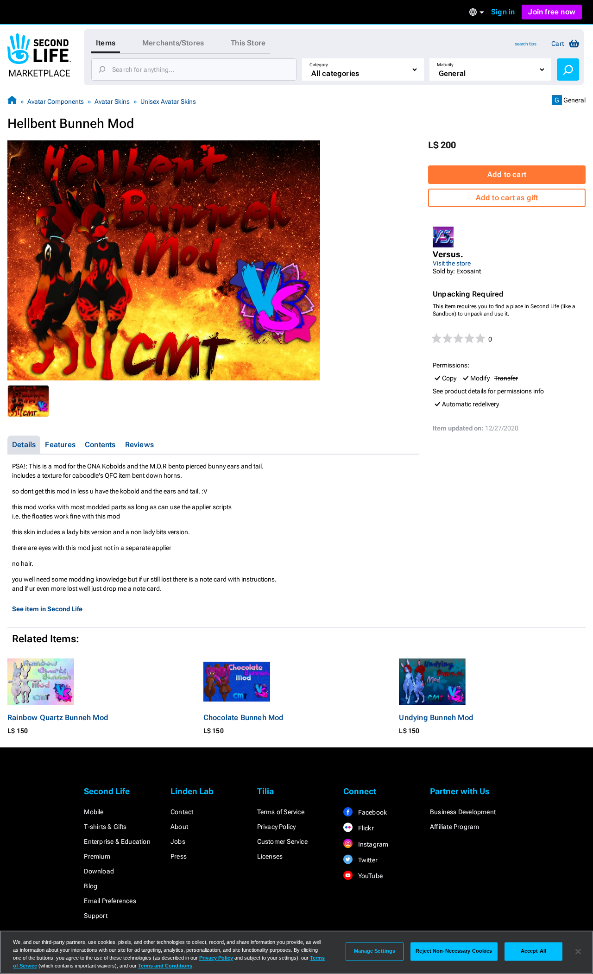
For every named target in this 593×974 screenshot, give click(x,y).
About (179, 826)
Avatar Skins (112, 101)
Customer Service (282, 841)
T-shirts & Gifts (105, 826)
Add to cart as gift (507, 197)
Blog (90, 886)
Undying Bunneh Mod (436, 717)
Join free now (551, 11)
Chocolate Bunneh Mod (243, 717)
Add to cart (506, 174)
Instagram (372, 844)
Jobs (177, 841)
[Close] (578, 951)
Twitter (367, 860)
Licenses (270, 856)
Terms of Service (280, 812)
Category (318, 64)
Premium (97, 856)
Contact (181, 812)
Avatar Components (55, 101)
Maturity (445, 64)
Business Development (463, 812)
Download (99, 871)
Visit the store (452, 263)
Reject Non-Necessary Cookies (454, 951)
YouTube (369, 875)
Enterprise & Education (117, 841)
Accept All (533, 951)
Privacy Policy (276, 826)
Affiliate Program (454, 826)
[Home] (12, 101)
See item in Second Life (47, 609)
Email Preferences (110, 900)
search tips (525, 43)
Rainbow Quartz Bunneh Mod (57, 717)
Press (178, 856)
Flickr (364, 828)
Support (95, 915)
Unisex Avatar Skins (168, 101)
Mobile (93, 812)
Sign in (503, 11)
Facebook (371, 812)
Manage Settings (375, 951)
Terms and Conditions (165, 965)
